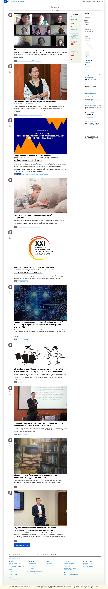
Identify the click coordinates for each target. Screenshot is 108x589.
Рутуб (87, 64)
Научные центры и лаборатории (51, 563)
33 (27, 554)
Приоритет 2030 (88, 29)
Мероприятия (75, 14)
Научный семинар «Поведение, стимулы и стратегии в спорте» (75, 20)
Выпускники (87, 34)
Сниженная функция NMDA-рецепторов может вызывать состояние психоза (35, 102)
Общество (87, 24)
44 (49, 554)
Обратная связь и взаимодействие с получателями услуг (33, 575)
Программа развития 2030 (90, 31)
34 (29, 554)
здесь (75, 586)
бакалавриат (90, 81)
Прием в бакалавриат (31, 566)
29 (19, 554)
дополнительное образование (28, 174)
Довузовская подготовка (89, 103)
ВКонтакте (88, 62)
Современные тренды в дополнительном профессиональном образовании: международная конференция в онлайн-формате (36, 157)
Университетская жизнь (89, 27)
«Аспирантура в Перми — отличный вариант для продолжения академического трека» (35, 476)
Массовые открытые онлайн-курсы (89, 567)
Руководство (11, 569)
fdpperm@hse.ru (90, 112)
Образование (87, 18)
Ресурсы (66, 561)
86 (55, 554)
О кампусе (12, 561)
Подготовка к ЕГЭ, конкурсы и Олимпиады (93, 105)
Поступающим (87, 16)
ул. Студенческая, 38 (95, 72)
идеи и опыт (26, 339)
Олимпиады (29, 565)
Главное (86, 36)
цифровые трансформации (34, 226)
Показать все (74, 59)
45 (51, 554)
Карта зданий (87, 128)
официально (20, 486)
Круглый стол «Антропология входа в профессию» (75, 49)
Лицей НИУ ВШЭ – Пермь (90, 114)
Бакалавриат (87, 40)
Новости (18, 557)
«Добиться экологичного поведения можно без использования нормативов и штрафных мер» (35, 528)
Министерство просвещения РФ (89, 566)
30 (21, 554)
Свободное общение (89, 26)
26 (13, 554)
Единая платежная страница (14, 581)
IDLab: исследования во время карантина (32, 49)
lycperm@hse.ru (90, 116)
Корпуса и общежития (13, 576)
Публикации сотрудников (69, 566)
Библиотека (66, 572)
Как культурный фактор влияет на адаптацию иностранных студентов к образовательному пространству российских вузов (34, 270)
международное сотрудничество (24, 60)
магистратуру (96, 81)
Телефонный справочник (13, 574)
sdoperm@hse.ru (90, 100)
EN (94, 1)
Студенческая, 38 (92, 123)
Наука (47, 561)
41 (43, 554)
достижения (20, 339)
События (86, 33)
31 (23, 554)
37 (35, 554)
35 (31, 554)
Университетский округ (31, 573)
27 (15, 554)
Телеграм (88, 66)
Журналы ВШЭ (67, 565)
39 (39, 554)
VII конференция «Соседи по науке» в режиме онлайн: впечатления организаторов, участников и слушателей (38, 370)
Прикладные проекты (50, 565)
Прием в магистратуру (31, 568)
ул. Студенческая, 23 (95, 96)
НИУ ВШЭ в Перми (12, 557)
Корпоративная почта (68, 571)
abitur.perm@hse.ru (91, 87)
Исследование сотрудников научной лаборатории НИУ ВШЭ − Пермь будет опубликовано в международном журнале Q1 (38, 324)
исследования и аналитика (23, 114)
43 (47, 554)
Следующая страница (21, 545)
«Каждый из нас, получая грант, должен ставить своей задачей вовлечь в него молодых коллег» (38, 424)
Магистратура (87, 38)
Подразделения (12, 571)
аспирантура (26, 486)
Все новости (87, 15)
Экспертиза (87, 22)
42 (45, 554)
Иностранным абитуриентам (32, 569)
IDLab (33, 60)
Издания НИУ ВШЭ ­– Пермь (69, 563)
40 (41, 554)
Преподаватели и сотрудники (14, 572)
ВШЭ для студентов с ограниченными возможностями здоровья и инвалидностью (15, 579)
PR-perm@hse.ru (90, 126)
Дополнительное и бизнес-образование (34, 571)
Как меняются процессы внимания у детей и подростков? (34, 216)
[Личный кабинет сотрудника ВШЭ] (100, 1)
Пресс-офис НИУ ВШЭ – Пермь (91, 121)
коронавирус (37, 60)
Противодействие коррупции (14, 567)
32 (25, 554)
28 (17, 554)
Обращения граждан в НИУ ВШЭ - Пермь (16, 566)
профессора (26, 382)
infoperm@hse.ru (90, 77)
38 (37, 554)
